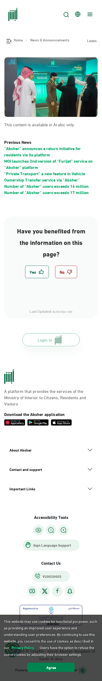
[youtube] (32, 591)
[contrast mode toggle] (38, 530)
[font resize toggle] (51, 530)
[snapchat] (70, 591)
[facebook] (57, 591)
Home (18, 39)
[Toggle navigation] (89, 14)
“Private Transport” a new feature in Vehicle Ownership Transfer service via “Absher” (44, 176)
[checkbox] (37, 272)
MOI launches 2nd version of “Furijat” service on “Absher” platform (48, 164)
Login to (45, 339)
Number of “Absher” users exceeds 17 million (46, 192)
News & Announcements (49, 39)
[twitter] (45, 591)
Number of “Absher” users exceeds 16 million (46, 186)
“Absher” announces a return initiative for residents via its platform (42, 151)
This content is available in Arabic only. (39, 124)
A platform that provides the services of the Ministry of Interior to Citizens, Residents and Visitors (45, 397)
